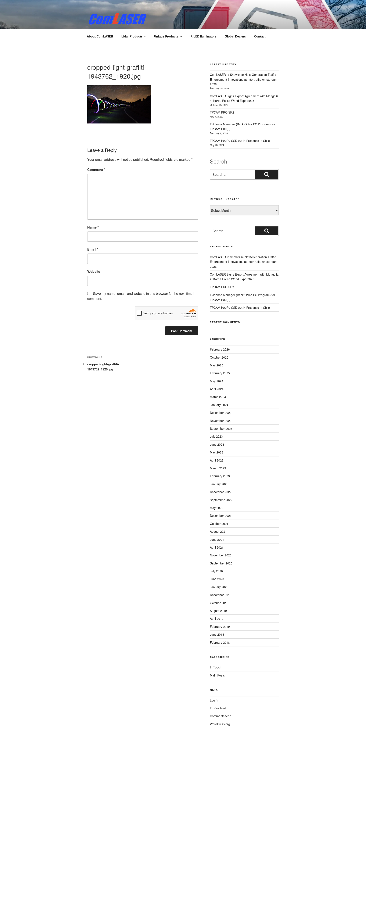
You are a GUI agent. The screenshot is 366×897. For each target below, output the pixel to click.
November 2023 (221, 421)
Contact (260, 36)
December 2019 (221, 595)
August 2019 (218, 611)
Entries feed (218, 708)
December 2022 (221, 492)
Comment (96, 169)
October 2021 (219, 523)
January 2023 (219, 484)
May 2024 (216, 381)
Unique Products (166, 36)
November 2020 (221, 555)
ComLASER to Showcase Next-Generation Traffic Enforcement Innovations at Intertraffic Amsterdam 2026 (243, 79)
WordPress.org (220, 724)
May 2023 (216, 452)
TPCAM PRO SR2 (222, 112)
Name (93, 227)
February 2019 (220, 626)
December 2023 (221, 412)
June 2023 (217, 444)
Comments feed (220, 716)
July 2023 (216, 436)
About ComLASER (100, 36)
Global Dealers (235, 36)
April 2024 (216, 389)
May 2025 (216, 365)
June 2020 (217, 579)
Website (93, 271)
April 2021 (216, 547)
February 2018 (220, 642)
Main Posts (217, 675)
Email (92, 249)
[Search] (266, 174)
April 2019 (216, 618)
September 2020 (221, 563)
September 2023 (221, 428)
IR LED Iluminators (203, 36)
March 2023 (218, 468)
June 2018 (217, 634)
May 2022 (216, 508)
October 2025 (219, 357)
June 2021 (217, 539)
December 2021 (221, 515)
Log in (214, 700)
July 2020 (216, 571)
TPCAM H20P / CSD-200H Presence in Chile (240, 141)
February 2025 (220, 373)
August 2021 (218, 531)
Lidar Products (132, 36)
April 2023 (216, 460)
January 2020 (219, 587)
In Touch (216, 667)
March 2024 (218, 397)
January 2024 (219, 405)
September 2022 (221, 500)
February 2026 (220, 349)
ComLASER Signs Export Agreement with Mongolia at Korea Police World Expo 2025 (244, 276)
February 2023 (220, 476)
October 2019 (219, 603)
